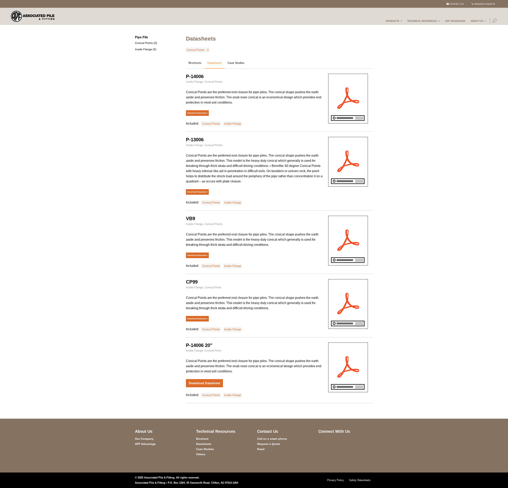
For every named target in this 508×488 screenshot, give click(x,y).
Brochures (195, 62)
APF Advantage (455, 21)
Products (392, 21)
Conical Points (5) (146, 43)
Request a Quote (484, 4)
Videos (200, 454)
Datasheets (214, 62)
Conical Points (195, 49)
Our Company (144, 438)
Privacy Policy (335, 480)
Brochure (202, 438)
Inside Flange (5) (145, 49)
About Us (476, 21)
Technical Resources (422, 21)
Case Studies (236, 62)
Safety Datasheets (359, 480)
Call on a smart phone (272, 438)
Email (261, 449)
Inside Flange (232, 123)
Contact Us (456, 4)
